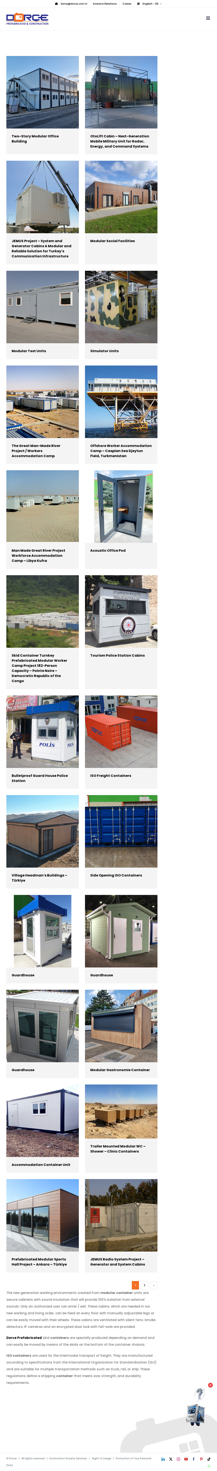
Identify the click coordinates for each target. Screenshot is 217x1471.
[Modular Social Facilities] (121, 197)
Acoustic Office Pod (115, 506)
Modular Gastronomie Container (115, 1026)
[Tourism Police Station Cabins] (121, 611)
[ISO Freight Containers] (121, 731)
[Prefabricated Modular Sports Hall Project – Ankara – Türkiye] (42, 1215)
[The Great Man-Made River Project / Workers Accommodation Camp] (42, 402)
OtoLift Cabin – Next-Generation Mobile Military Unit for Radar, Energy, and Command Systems (115, 92)
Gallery (48, 92)
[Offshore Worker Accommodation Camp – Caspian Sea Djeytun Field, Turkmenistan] (121, 402)
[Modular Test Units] (42, 307)
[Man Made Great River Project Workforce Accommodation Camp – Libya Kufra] (42, 506)
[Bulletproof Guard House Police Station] (42, 731)
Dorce (13, 1458)
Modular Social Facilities (115, 197)
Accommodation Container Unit (36, 1120)
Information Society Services (68, 1458)
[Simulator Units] (121, 307)
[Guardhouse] (42, 931)
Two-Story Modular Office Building (36, 92)
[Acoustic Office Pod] (121, 506)
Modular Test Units (36, 307)
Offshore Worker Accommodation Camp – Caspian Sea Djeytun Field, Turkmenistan (115, 401)
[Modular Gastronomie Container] (121, 1026)
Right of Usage (101, 1458)
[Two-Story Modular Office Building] (42, 92)
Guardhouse (36, 931)
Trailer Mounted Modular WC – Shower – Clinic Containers (115, 1111)
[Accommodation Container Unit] (42, 1120)
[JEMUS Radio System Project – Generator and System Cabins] (121, 1215)
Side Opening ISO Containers (115, 831)
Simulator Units (115, 307)
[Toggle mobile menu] (208, 18)
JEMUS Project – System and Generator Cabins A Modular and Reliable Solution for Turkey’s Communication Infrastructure (36, 197)
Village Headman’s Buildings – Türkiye (36, 831)
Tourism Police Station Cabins (115, 611)
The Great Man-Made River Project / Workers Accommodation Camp (36, 401)
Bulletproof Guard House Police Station (36, 731)
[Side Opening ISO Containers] (121, 831)
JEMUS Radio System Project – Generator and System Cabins (115, 1215)
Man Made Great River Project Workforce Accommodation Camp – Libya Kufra (36, 506)
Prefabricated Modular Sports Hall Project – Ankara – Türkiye (36, 1215)
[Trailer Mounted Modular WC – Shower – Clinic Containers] (121, 1111)
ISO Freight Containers (115, 731)
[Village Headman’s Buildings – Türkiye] (42, 831)
